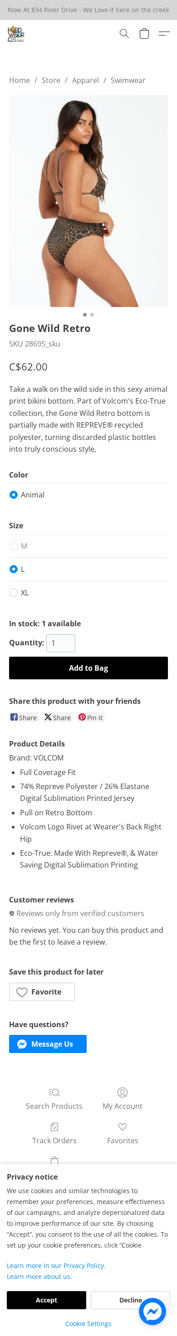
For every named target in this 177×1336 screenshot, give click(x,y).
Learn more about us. (39, 1276)
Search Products (54, 1106)
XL (25, 593)
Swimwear (128, 80)
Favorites (122, 1141)
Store (51, 80)
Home (19, 80)
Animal (32, 495)
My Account (123, 1106)
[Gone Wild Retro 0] (88, 201)
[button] (16, 33)
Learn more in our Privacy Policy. (56, 1265)
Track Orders (54, 1141)
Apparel (85, 80)
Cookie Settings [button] (88, 1323)
